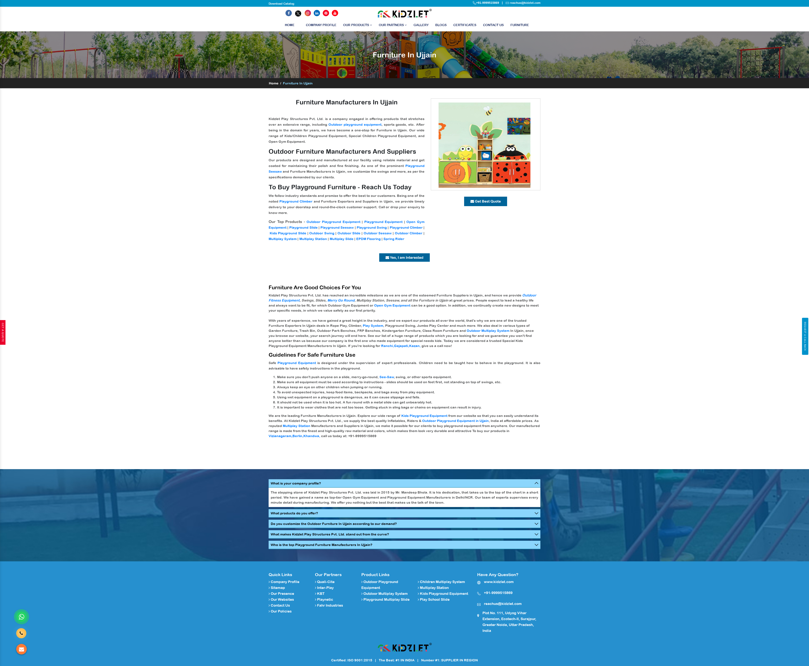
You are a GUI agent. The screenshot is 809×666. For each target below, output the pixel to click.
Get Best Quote (487, 201)
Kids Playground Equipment (424, 416)
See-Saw (386, 377)
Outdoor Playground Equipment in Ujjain (455, 421)
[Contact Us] (21, 634)
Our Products (356, 25)
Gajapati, (401, 346)
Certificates (464, 25)
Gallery (421, 25)
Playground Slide (303, 227)
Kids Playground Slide (288, 233)
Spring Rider (393, 239)
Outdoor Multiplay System (488, 330)
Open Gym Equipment (392, 305)
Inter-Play (325, 588)
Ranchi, (387, 346)
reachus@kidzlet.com (525, 2)
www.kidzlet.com (499, 582)
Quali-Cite (325, 582)
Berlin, (297, 436)
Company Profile (321, 25)
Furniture (519, 25)
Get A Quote (2, 332)
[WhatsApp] (21, 616)
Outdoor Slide (349, 233)
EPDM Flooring (368, 239)
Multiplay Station (313, 239)
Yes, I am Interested (406, 257)
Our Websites (282, 599)
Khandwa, (311, 436)
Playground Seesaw (337, 227)
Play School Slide (434, 599)
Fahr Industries (329, 605)
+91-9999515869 (487, 2)
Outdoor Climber (409, 233)
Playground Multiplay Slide (386, 599)
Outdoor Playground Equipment (333, 222)
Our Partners (392, 25)
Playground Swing (372, 227)
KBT (320, 593)
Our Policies (281, 611)
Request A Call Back (805, 336)
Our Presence (282, 593)
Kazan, (415, 346)
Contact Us (493, 25)
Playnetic (324, 599)
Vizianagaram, (280, 436)
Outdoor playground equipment (355, 124)
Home (290, 25)
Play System (373, 325)
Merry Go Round (341, 300)
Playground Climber (295, 201)
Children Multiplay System (442, 582)
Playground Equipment (383, 222)
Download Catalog (281, 3)
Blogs (441, 25)
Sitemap (277, 588)
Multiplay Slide (342, 239)
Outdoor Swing (321, 233)
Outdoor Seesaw (378, 233)
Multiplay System (283, 239)
